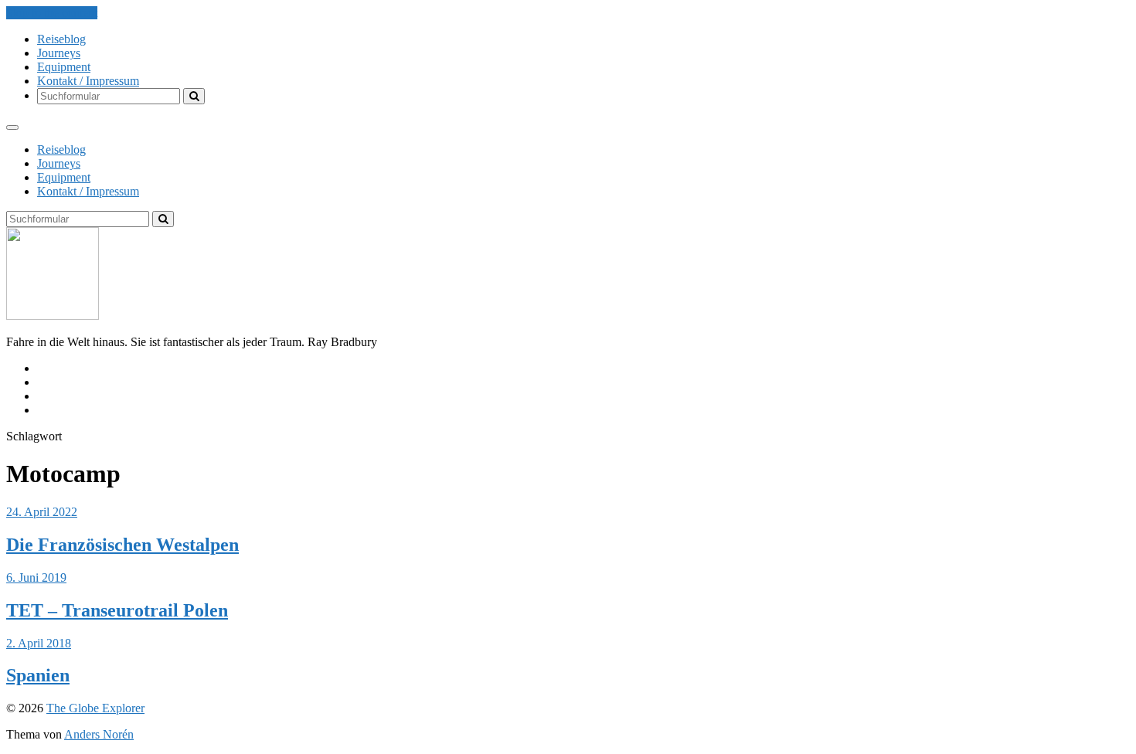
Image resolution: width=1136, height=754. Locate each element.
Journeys (58, 52)
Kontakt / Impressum (88, 80)
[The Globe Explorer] (52, 315)
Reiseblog (61, 39)
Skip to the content (51, 12)
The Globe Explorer (95, 708)
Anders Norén (99, 734)
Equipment (63, 66)
